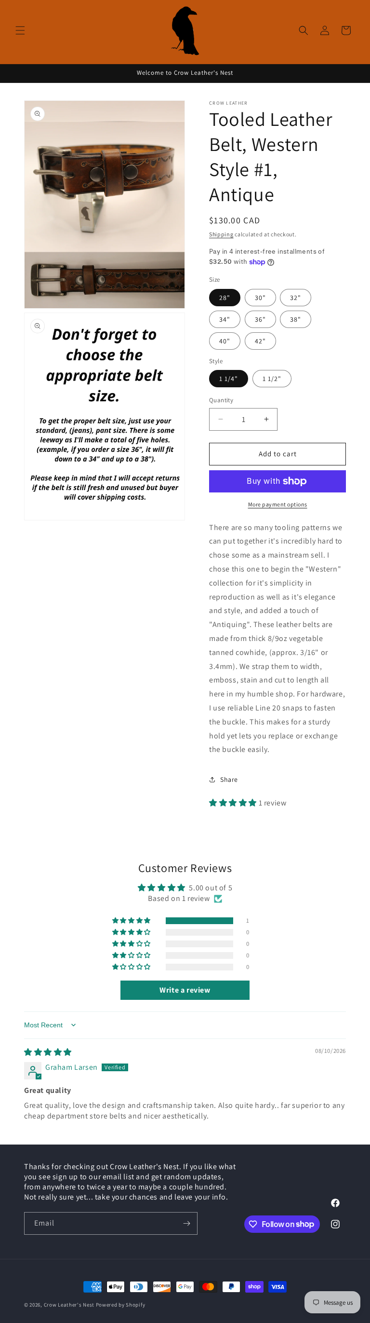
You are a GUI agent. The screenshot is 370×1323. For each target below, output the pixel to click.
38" (295, 319)
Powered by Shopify (120, 1304)
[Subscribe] (186, 1223)
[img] (48, 1052)
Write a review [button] (184, 990)
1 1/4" (228, 378)
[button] (20, 30)
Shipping (221, 234)
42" (260, 341)
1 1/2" (272, 378)
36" (260, 319)
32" (295, 297)
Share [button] (229, 779)
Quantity (221, 400)
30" (260, 297)
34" (224, 319)
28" (224, 297)
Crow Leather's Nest (69, 1304)
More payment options (277, 504)
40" (224, 341)
